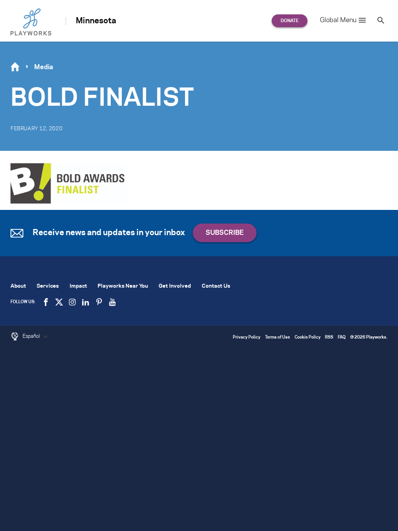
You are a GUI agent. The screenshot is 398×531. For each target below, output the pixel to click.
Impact (78, 286)
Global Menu (338, 20)
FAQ (342, 337)
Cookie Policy (308, 337)
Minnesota (96, 21)
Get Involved (175, 286)
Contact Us (216, 286)
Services (48, 286)
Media (43, 67)
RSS (329, 337)
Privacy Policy (246, 337)
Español (32, 336)
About (18, 286)
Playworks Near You (123, 286)
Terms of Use (277, 337)
